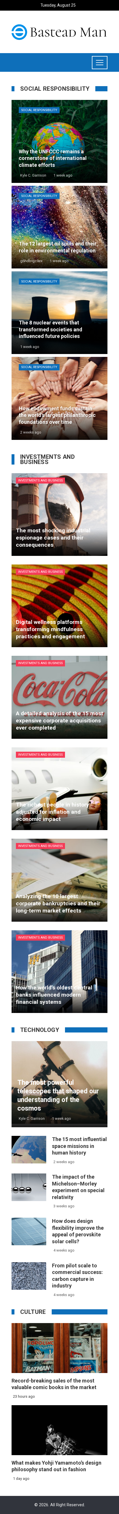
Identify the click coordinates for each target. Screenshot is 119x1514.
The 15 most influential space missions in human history (79, 1146)
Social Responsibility (39, 110)
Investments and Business (40, 480)
